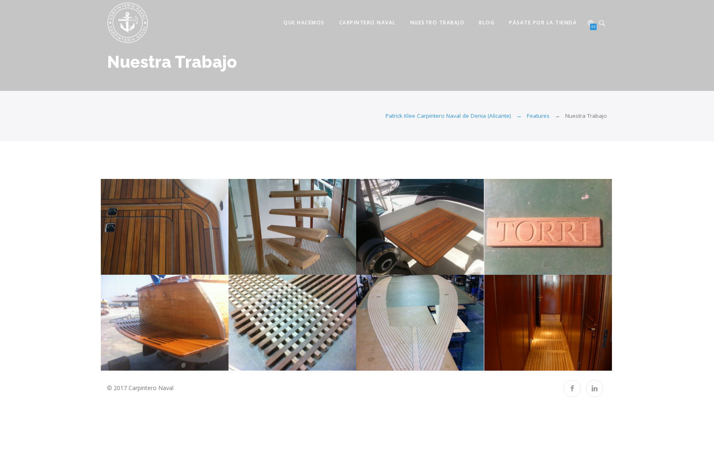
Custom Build (261, 265)
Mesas (389, 265)
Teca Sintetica (389, 361)
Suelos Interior (517, 361)
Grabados (517, 265)
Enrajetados (261, 361)
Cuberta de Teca (133, 265)
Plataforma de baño (134, 361)
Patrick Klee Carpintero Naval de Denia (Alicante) (448, 115)
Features (538, 115)
